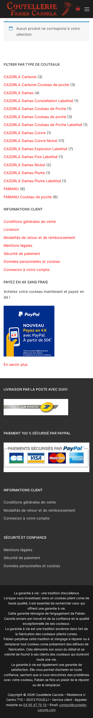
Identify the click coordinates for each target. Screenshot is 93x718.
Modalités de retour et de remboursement (39, 237)
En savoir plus (16, 364)
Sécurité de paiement (22, 253)
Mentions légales (18, 245)
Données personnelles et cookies (32, 261)
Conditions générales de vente (30, 221)
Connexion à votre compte (26, 269)
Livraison (11, 229)
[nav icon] (86, 9)
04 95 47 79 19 (35, 705)
